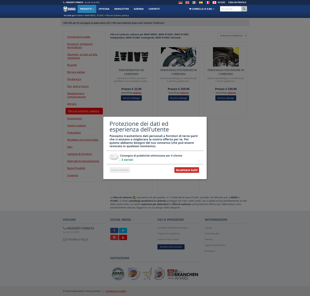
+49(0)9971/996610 (74, 2)
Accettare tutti (186, 170)
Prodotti (86, 8)
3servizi (126, 160)
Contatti (154, 8)
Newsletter (121, 8)
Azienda (139, 8)
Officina (104, 8)
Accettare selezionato (120, 170)
